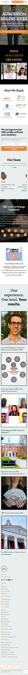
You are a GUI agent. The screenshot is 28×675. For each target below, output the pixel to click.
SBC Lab (3, 616)
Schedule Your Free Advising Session (14, 148)
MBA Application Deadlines (7, 652)
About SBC (3, 586)
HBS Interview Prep (5, 634)
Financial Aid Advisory (6, 626)
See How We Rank (5, 591)
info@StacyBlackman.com (6, 576)
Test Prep (3, 609)
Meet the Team (4, 588)
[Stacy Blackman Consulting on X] (4, 580)
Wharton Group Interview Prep (8, 636)
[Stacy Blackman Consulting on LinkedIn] (7, 580)
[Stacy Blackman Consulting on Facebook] (2, 580)
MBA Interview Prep (6, 632)
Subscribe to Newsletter (10, 666)
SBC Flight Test (5, 612)
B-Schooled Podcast (5, 645)
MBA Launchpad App (6, 642)
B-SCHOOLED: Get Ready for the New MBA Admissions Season (14, 267)
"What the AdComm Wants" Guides (9, 647)
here (15, 167)
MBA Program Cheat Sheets (7, 654)
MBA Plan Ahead (5, 621)
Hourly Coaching (5, 604)
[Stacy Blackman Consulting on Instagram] (11, 580)
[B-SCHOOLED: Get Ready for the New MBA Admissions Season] (14, 254)
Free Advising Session (17, 1)
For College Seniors (5, 614)
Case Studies (4, 593)
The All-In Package (5, 599)
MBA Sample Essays (6, 649)
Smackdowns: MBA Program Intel (9, 656)
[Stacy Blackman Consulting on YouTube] (9, 580)
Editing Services (4, 624)
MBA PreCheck (5, 619)
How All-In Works (5, 601)
